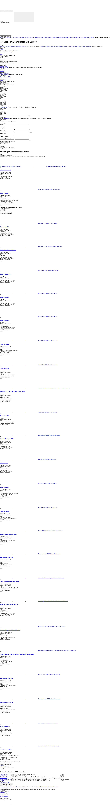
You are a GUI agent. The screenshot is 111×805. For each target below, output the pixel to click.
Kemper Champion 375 (6, 438)
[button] (55, 29)
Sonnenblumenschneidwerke (50, 37)
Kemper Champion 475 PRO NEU (9, 604)
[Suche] (24, 17)
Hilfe (5, 782)
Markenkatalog (50, 786)
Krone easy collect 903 (6, 678)
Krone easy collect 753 (6, 557)
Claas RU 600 (4, 463)
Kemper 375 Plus (5, 726)
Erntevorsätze (74, 37)
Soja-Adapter (91, 37)
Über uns (2, 782)
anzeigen (3, 146)
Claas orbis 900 (4, 487)
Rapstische (68, 37)
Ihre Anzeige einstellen (6, 764)
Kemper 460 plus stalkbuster (8, 534)
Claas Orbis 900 (4, 193)
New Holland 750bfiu (6, 749)
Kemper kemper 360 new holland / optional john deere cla (17, 654)
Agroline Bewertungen (41, 786)
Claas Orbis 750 (4, 227)
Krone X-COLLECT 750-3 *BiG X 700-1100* (12, 391)
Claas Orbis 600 (3, 776)
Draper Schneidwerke (83, 37)
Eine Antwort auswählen (6, 213)
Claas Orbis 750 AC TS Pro (8, 250)
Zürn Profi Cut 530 (4, 780)
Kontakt (8, 782)
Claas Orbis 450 (3, 778)
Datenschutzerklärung (21, 786)
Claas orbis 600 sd (5, 170)
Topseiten (56, 786)
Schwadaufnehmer (61, 37)
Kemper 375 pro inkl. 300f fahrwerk (10, 630)
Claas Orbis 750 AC (5, 274)
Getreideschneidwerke (29, 37)
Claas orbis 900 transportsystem (9, 581)
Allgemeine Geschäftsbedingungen (8, 786)
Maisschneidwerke (39, 37)
